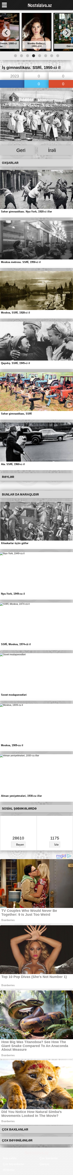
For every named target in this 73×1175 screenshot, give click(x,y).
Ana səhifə (9, 1158)
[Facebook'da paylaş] (12, 84)
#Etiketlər (9, 1169)
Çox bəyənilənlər (13, 1164)
